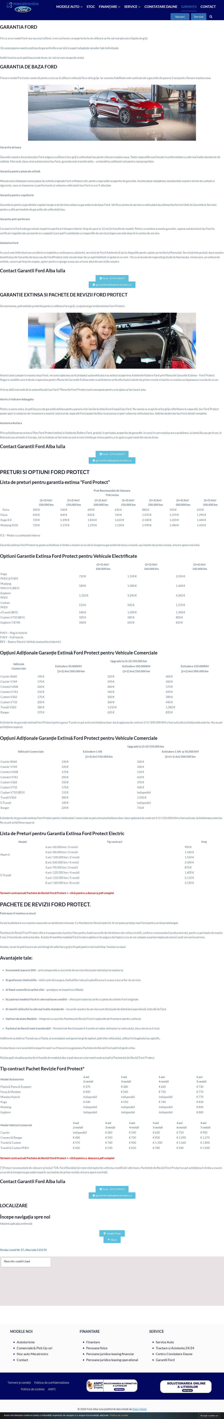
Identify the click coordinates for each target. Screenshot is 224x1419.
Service (198, 16)
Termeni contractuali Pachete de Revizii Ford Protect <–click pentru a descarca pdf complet (57, 893)
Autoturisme (26, 1342)
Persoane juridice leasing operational (112, 1360)
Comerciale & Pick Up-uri (34, 1348)
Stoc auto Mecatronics (32, 1354)
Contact (22, 1360)
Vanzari (180, 16)
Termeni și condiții (19, 1382)
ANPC (52, 1389)
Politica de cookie (118, 1415)
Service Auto (165, 1342)
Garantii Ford (165, 1360)
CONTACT (208, 7)
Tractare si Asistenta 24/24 (175, 1348)
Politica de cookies (33, 1389)
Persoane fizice (96, 1348)
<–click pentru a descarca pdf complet (90, 1158)
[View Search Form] (211, 17)
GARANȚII (189, 7)
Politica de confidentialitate (51, 1382)
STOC (91, 7)
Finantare (93, 1342)
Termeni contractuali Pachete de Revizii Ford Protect (33, 1158)
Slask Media (139, 1409)
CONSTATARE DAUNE (160, 7)
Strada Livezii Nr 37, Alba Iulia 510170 (23, 1250)
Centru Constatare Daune (174, 1354)
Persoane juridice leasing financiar (110, 1354)
